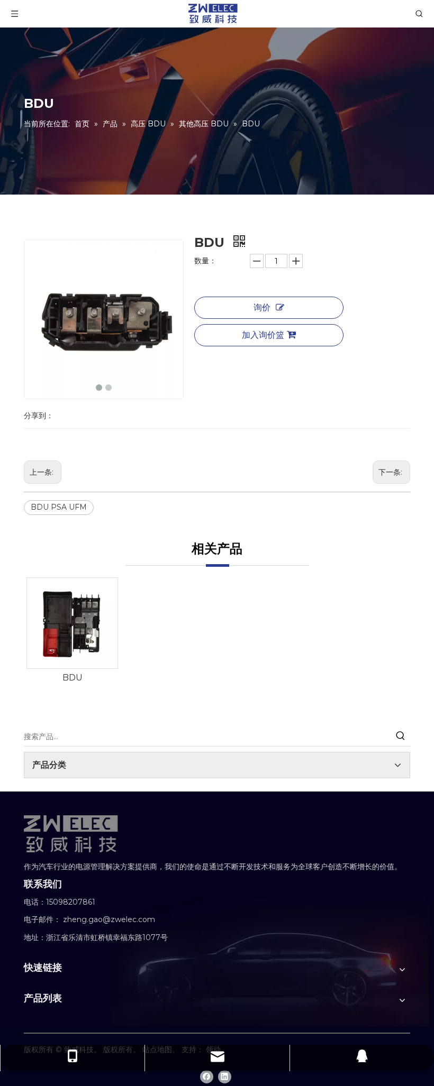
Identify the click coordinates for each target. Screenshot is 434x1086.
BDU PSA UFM (59, 507)
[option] (72, 631)
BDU (72, 678)
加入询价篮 (263, 335)
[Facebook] (206, 1076)
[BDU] (72, 623)
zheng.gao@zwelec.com (109, 919)
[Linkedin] (224, 1076)
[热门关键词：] (400, 736)
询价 (262, 307)
